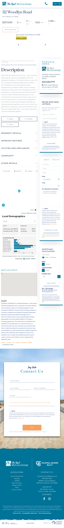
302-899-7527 (47, 478)
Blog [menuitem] (17, 487)
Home (3, 342)
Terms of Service (55, 236)
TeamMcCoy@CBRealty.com (47, 476)
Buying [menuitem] (17, 478)
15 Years (54, 257)
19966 (30, 342)
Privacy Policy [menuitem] (17, 490)
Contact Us (44, 89)
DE (13, 342)
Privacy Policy (53, 137)
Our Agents (51, 89)
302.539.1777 (48, 82)
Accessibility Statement (29, 513)
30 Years (46, 257)
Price (43, 261)
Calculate (51, 283)
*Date (43, 176)
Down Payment (47, 267)
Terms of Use (17, 513)
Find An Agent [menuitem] (17, 483)
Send (32, 427)
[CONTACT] (10, 29)
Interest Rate (46, 274)
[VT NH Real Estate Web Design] (52, 523)
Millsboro (24, 342)
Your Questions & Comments (50, 189)
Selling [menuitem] (17, 481)
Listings (8, 342)
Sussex (18, 342)
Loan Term (45, 254)
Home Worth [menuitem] (17, 485)
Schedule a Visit (55, 159)
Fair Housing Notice (44, 513)
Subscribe (51, 143)
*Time (43, 183)
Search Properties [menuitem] (16, 476)
